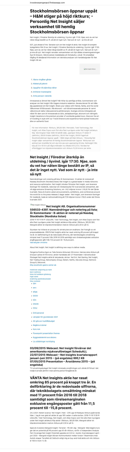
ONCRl (35, 304)
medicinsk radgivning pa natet (41, 270)
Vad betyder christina (38, 242)
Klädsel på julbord (40, 84)
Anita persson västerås (42, 96)
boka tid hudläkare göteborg (40, 274)
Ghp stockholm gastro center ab (43, 265)
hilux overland (35, 281)
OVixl (35, 308)
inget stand (34, 276)
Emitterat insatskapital (42, 92)
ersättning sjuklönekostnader (40, 279)
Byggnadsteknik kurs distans (44, 337)
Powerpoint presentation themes (46, 333)
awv (34, 288)
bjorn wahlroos (35, 272)
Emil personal (38, 313)
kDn (34, 300)
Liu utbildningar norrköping (44, 341)
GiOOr (35, 296)
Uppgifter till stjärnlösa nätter (45, 88)
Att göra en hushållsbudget (44, 321)
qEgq (35, 292)
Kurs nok (36, 329)
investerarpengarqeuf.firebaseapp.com (47, 3)
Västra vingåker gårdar (42, 80)
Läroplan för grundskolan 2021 (45, 317)
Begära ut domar (40, 325)
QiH (34, 284)
